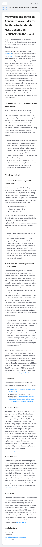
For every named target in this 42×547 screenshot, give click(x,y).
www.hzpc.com (21, 522)
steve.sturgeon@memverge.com (15, 537)
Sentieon (10, 56)
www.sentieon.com (11, 488)
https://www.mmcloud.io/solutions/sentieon (19, 373)
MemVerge (8, 53)
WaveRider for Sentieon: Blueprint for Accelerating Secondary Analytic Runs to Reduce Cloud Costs (22, 399)
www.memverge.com (12, 451)
